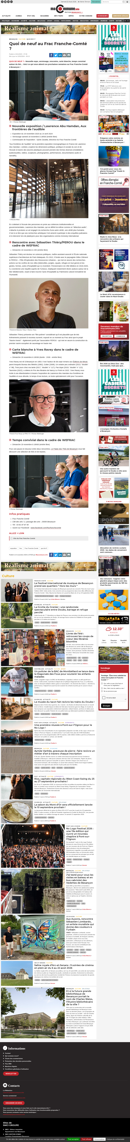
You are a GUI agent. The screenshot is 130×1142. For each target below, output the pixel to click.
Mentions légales (11, 1066)
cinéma (37, 980)
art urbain (70, 950)
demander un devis (14, 1103)
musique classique (65, 596)
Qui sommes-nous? (12, 1056)
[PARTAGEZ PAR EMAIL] (64, 55)
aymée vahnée (45, 767)
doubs (37, 622)
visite (83, 903)
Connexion (120, 336)
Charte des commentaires (14, 1058)
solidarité (57, 691)
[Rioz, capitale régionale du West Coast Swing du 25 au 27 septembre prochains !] (17, 784)
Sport (63, 669)
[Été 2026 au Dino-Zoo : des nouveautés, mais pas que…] (114, 351)
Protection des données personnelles (18, 1061)
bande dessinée (71, 657)
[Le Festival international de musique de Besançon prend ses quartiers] (17, 588)
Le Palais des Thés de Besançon (64, 449)
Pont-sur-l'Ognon (41, 722)
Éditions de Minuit (80, 362)
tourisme (54, 622)
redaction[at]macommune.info (13, 1092)
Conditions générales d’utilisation (17, 1069)
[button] (123, 2)
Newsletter (11, 1074)
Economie (53, 748)
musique (86, 859)
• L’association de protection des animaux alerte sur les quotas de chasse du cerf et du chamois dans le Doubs (113, 103)
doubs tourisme (45, 622)
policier (50, 691)
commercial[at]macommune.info (14, 1098)
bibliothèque (70, 1031)
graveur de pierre (69, 767)
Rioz (36, 776)
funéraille (59, 767)
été (79, 657)
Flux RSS (8, 1064)
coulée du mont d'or (40, 817)
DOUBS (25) (38, 604)
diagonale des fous (40, 691)
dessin (82, 950)
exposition (13, 548)
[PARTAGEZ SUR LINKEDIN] (60, 55)
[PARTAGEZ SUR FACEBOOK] (51, 55)
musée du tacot (56, 714)
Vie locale (62, 802)
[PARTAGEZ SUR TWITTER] (56, 55)
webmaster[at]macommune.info (14, 1114)
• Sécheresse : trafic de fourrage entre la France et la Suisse (113, 81)
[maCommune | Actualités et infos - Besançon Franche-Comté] (65, 9)
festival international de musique (44, 596)
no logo (48, 740)
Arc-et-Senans (39, 963)
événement (44, 793)
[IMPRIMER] (69, 55)
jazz (57, 596)
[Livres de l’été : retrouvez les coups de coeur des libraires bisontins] (33, 638)
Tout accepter (73, 1139)
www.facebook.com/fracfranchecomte (46, 528)
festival (69, 859)
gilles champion (71, 1033)
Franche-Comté (40, 581)
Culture (21, 39)
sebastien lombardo (72, 952)
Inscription (107, 336)
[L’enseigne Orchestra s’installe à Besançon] (114, 416)
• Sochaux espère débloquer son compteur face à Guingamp (112, 111)
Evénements (69, 722)
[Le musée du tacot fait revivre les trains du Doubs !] (17, 707)
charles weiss (80, 1031)
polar (79, 660)
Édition (68, 12)
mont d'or (51, 817)
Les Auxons (70, 916)
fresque (89, 950)
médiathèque (82, 1033)
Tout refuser (86, 1139)
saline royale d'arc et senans (49, 980)
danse (37, 793)
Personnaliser (99, 1139)
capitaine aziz (71, 901)
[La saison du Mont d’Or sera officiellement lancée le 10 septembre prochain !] (17, 809)
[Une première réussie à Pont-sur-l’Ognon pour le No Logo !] (17, 730)
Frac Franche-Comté (31, 548)
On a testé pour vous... (74, 872)
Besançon (13, 39)
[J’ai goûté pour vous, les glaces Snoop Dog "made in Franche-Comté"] (114, 156)
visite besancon (71, 906)
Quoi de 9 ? (31, 39)
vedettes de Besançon (73, 903)
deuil (53, 767)
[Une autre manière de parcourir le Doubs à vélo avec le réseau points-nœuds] (114, 456)
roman (85, 660)
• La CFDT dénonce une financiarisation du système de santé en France (113, 88)
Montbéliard (39, 669)
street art (83, 952)
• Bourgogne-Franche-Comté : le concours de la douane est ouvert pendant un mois (113, 95)
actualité (46, 604)
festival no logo (39, 740)
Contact (8, 1053)
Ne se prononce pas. (110, 691)
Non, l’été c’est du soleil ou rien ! (114, 688)
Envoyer (106, 706)
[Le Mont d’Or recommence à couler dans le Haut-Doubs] (114, 282)
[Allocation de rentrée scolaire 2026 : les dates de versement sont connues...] (114, 535)
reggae (69, 862)
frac (21, 548)
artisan (37, 767)
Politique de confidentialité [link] (115, 1139)
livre (75, 660)
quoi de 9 (44, 548)
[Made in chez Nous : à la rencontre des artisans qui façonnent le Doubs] (114, 224)
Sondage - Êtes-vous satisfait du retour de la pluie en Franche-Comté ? (113, 678)
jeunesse (85, 657)
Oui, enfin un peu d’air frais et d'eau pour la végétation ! (113, 684)
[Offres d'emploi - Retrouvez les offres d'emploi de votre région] (114, 185)
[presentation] (81, 118)
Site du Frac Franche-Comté (24, 538)
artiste (76, 950)
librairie (69, 660)
